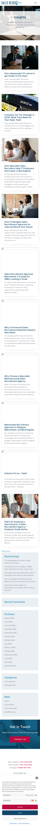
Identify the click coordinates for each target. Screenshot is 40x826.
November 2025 (10, 633)
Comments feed (10, 708)
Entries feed (9, 705)
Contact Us (20, 739)
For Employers (9, 681)
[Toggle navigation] (35, 3)
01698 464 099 (24, 767)
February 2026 (9, 625)
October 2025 (9, 636)
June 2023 (8, 658)
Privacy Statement (24, 823)
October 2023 (9, 651)
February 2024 (9, 647)
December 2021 (10, 666)
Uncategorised (10, 685)
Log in (6, 701)
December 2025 (10, 629)
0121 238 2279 (26, 762)
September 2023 (10, 655)
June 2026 (8, 622)
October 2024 (9, 640)
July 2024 (8, 644)
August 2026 (9, 618)
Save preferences (20, 819)
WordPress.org (9, 712)
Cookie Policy (13, 823)
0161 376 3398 (26, 765)
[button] (37, 778)
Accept (20, 807)
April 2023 (8, 662)
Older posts (6, 551)
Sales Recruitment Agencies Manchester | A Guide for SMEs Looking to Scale (19, 587)
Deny (20, 813)
